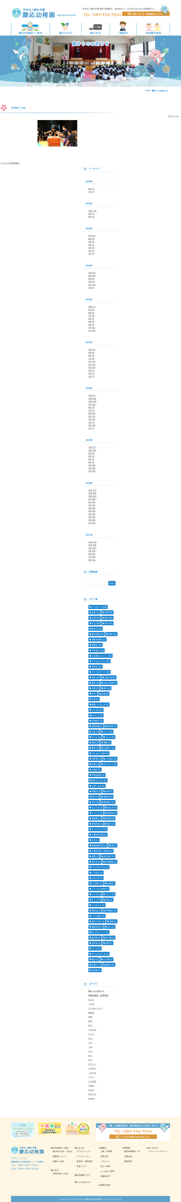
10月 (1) (91, 307)
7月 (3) (91, 359)
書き (94, 748)
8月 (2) (91, 313)
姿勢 (107, 943)
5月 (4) (91, 462)
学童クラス (82, 1166)
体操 (110, 634)
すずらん (92, 1094)
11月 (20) (92, 398)
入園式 (95, 769)
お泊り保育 (108, 683)
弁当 (94, 840)
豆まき (110, 807)
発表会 (95, 666)
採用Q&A (128, 1156)
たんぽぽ (92, 1081)
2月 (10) (91, 425)
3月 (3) (91, 325)
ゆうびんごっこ (99, 932)
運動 (105, 742)
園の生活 (55, 1170)
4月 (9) (91, 321)
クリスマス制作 (99, 889)
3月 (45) (91, 517)
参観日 (106, 797)
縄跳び (108, 965)
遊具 (107, 900)
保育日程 (104, 1156)
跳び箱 (95, 938)
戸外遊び (96, 650)
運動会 (95, 645)
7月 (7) (91, 410)
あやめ (91, 1098)
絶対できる (97, 921)
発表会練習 (97, 775)
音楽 (94, 688)
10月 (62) (92, 496)
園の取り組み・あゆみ (63, 1151)
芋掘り (95, 965)
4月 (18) (91, 465)
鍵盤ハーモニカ (99, 704)
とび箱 (106, 959)
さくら (95, 900)
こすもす (92, 1073)
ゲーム (95, 737)
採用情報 (126, 1148)
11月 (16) (92, 450)
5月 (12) (91, 416)
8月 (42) (91, 554)
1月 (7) (91, 192)
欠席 (94, 618)
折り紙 (108, 938)
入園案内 (102, 1148)
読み (94, 797)
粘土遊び (107, 856)
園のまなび (80, 1148)
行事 (94, 699)
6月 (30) (91, 413)
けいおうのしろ (99, 954)
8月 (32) (91, 502)
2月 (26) (91, 468)
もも (90, 1051)
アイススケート (99, 672)
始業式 (110, 726)
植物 (94, 856)
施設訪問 (96, 927)
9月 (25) (91, 404)
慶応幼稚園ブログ (82, 1175)
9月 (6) (91, 453)
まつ (90, 1038)
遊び (109, 824)
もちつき (96, 807)
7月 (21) (91, 505)
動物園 (95, 818)
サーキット (108, 764)
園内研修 (96, 824)
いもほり (96, 872)
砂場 (94, 764)
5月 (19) (91, 285)
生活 (94, 802)
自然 (103, 694)
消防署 (95, 759)
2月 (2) (91, 251)
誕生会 (95, 629)
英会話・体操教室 (84, 1161)
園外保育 (96, 634)
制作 (107, 618)
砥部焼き (107, 802)
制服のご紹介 (59, 1161)
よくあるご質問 (107, 1171)
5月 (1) (91, 245)
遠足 (94, 677)
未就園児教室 (104, 1185)
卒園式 (95, 791)
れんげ (91, 1090)
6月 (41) (91, 560)
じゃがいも (97, 905)
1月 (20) (91, 330)
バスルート (105, 1161)
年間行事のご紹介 (61, 1174)
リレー (108, 894)
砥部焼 (108, 818)
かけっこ (96, 715)
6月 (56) (91, 508)
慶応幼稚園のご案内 (60, 1148)
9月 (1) (91, 214)
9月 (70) (91, 551)
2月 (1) (91, 373)
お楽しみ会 (97, 786)
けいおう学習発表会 (10, 163)
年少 (94, 623)
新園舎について (60, 1156)
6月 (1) (91, 319)
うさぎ (91, 1004)
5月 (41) (91, 511)
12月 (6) (91, 395)
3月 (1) (91, 370)
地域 (111, 921)
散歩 (94, 959)
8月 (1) (91, 189)
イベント (96, 813)
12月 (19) (92, 211)
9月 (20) (91, 276)
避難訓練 (96, 726)
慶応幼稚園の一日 (132, 1151)
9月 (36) (91, 499)
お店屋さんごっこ (100, 656)
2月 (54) (91, 520)
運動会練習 (97, 639)
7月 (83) (91, 557)
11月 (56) (92, 493)
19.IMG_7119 (18, 107)
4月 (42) (91, 514)
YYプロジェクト (84, 1151)
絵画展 (95, 970)
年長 (107, 612)
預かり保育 (105, 1166)
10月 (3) (91, 273)
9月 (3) (91, 353)
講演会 (95, 910)
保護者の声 (105, 1176)
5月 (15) (91, 364)
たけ (90, 1042)
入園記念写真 (98, 835)
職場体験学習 (98, 845)
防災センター (98, 780)
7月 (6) (91, 316)
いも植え (109, 759)
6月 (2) (91, 459)
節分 (105, 688)
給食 (94, 612)
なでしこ (92, 1064)
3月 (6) (91, 248)
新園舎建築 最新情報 (98, 995)
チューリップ (98, 829)
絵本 (107, 791)
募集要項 (128, 1161)
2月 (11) (91, 327)
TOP (148, 91)
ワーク (106, 732)
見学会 (95, 943)
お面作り (107, 748)
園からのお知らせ (96, 991)
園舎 (94, 683)
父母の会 (108, 677)
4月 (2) (91, 288)
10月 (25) (92, 401)
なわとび (96, 878)
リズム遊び (97, 916)
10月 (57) (92, 548)
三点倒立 (96, 883)
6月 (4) (91, 242)
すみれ (91, 1085)
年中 (107, 623)
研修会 (110, 813)
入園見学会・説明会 (101, 851)
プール (108, 737)
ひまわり (92, 1068)
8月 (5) (91, 407)
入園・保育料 (106, 1151)
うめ (90, 1047)
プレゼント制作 (99, 753)
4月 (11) (91, 419)
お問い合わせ (152, 1148)
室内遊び (109, 910)
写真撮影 (109, 862)
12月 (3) (91, 447)
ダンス (95, 948)
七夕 (94, 732)
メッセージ (97, 607)
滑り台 (95, 862)
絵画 (109, 883)
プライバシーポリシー (158, 1151)
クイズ (95, 894)
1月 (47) (91, 523)
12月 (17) (92, 490)
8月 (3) (91, 279)
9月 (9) (91, 310)
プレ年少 (96, 710)
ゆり (90, 1055)
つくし (91, 1077)
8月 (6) (91, 239)
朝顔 (94, 742)
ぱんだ (91, 1000)
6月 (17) (91, 361)
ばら (109, 927)
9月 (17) (91, 236)
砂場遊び (96, 721)
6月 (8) (91, 282)
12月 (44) (92, 542)
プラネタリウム (99, 867)
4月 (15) (91, 367)
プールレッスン (99, 661)
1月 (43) (91, 471)
